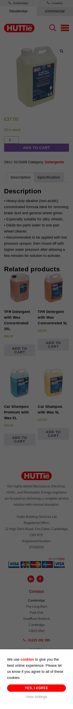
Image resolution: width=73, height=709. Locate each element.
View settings (36, 697)
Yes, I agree (36, 688)
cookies (27, 659)
